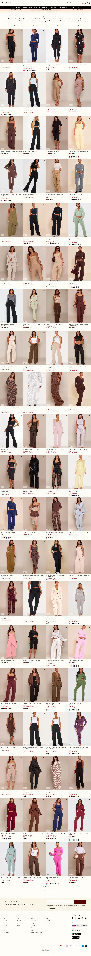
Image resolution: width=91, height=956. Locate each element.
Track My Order (47, 920)
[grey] (29, 70)
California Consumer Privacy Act (36, 932)
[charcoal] (78, 199)
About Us (19, 918)
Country (73, 922)
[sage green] (31, 70)
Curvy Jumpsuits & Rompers (39, 20)
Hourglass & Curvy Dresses (28, 20)
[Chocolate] (78, 157)
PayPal (5, 927)
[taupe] (47, 623)
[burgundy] (73, 157)
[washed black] (71, 157)
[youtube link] (79, 918)
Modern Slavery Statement (22, 923)
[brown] (47, 199)
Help (4, 918)
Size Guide (6, 922)
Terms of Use (33, 929)
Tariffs (32, 927)
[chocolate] (69, 157)
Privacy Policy (33, 920)
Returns (5, 920)
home (6, 14)
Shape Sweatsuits (73, 20)
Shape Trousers (28, 14)
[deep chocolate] (24, 708)
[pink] (71, 199)
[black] (27, 70)
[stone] (52, 199)
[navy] (33, 70)
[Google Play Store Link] (76, 934)
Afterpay (5, 925)
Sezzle (5, 930)
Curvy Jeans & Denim (17, 20)
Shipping (5, 923)
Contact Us (19, 925)
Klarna (5, 929)
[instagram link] (72, 918)
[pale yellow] (76, 157)
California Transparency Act (36, 930)
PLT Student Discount (21, 920)
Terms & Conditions (34, 918)
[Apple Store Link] (76, 937)
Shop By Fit (15, 14)
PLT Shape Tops (59, 20)
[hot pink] (24, 70)
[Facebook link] (76, 918)
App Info (32, 923)
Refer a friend (47, 922)
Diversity (18, 922)
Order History (47, 918)
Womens (9, 14)
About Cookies (33, 922)
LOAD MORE (45, 890)
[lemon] (69, 199)
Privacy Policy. (52, 908)
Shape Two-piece (66, 20)
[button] (83, 3)
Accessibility (33, 925)
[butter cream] (48, 623)
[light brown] (48, 199)
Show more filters (62, 25)
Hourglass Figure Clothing (50, 20)
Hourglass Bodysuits (9, 20)
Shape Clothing (21, 14)
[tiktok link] (82, 918)
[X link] (86, 918)
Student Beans (6, 932)
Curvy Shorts (80, 20)
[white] (26, 70)
